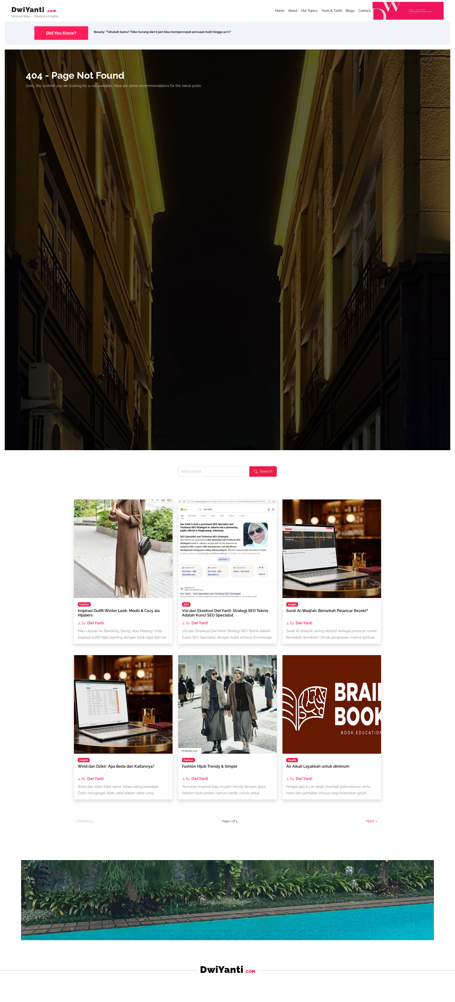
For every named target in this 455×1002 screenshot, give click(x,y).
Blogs (350, 11)
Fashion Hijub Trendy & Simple (209, 766)
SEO (186, 604)
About (292, 11)
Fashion (84, 604)
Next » (371, 821)
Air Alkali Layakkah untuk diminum (317, 766)
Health (292, 760)
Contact (364, 11)
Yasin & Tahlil (331, 11)
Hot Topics (309, 11)
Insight (292, 604)
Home (279, 11)
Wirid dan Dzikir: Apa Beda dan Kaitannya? (116, 766)
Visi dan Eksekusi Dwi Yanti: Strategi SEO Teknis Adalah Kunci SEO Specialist (225, 612)
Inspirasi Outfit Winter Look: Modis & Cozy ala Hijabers (119, 612)
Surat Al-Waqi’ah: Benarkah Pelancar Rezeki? (327, 610)
